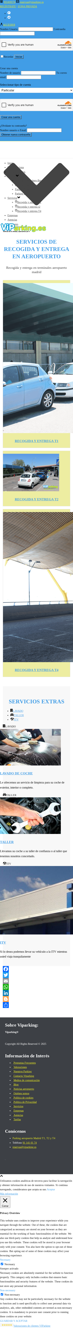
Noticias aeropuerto (23, 1089)
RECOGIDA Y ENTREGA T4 (36, 670)
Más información (9, 1193)
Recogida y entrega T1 (29, 202)
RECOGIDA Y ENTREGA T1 (36, 441)
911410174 (9, 2)
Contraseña (59, 29)
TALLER (19, 715)
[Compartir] (36, 1005)
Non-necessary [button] (7, 1290)
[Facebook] (36, 969)
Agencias (12, 219)
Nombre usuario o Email (13, 130)
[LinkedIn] (36, 993)
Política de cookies (23, 1097)
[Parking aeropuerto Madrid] (36, 231)
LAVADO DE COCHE (16, 773)
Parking (11, 176)
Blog (16, 1084)
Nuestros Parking (22, 1071)
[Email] (36, 981)
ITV (16, 719)
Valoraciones (20, 1067)
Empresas (12, 215)
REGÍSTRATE (8, 6)
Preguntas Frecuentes (24, 1062)
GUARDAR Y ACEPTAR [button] (13, 1321)
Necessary (9, 1264)
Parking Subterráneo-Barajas (30, 180)
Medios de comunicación (26, 1080)
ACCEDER (9, 24)
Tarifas (17, 1119)
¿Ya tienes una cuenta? (12, 121)
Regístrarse (24, 61)
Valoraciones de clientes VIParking (31, 1325)
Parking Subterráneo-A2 (28, 184)
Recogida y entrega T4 (29, 211)
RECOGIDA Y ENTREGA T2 (36, 499)
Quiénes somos (21, 1093)
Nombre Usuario (9, 29)
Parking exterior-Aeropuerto (30, 193)
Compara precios (16, 172)
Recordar (9, 56)
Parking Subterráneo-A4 (28, 189)
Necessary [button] (5, 1259)
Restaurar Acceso (9, 61)
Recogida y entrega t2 (28, 206)
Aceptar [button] (51, 1189)
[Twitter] (36, 975)
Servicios (12, 198)
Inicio (10, 163)
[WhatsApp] (36, 987)
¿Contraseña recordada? (12, 138)
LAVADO (18, 711)
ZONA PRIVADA (27, 6)
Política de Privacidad (25, 1102)
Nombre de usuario (10, 72)
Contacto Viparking (23, 1076)
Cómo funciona (15, 167)
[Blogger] (36, 999)
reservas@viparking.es (32, 2)
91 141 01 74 (30, 1142)
